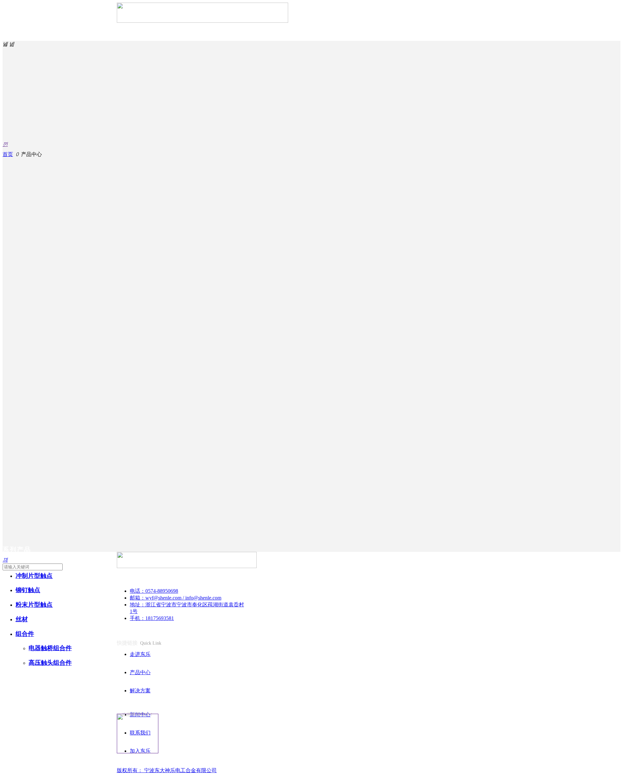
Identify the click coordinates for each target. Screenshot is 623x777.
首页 (8, 154)
